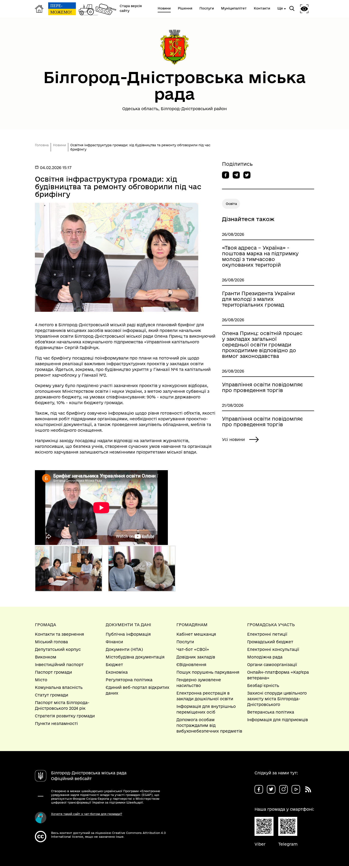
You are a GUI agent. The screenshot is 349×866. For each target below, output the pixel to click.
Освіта (231, 204)
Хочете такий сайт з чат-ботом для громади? (86, 813)
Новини (59, 145)
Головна (42, 145)
